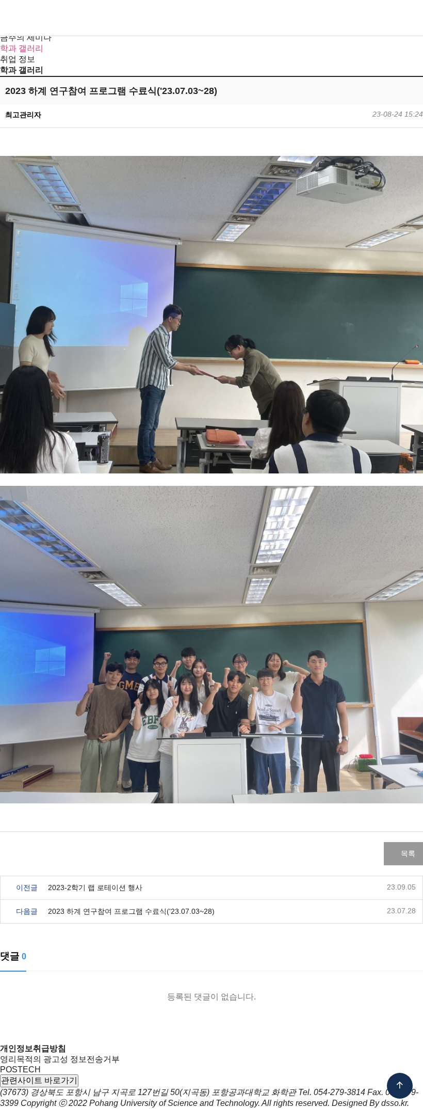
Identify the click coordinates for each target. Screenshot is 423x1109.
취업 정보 (17, 59)
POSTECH (20, 1069)
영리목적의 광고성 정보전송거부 (60, 1059)
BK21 (282, 18)
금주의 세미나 (26, 37)
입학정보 (175, 18)
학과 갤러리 (21, 48)
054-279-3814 (339, 1092)
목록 (407, 853)
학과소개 (109, 18)
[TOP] (400, 1086)
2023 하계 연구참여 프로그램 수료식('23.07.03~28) (131, 911)
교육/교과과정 (220, 18)
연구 (258, 18)
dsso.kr (394, 1103)
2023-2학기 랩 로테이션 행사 (95, 887)
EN (358, 18)
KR (340, 18)
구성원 (142, 18)
